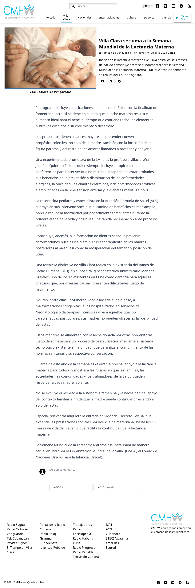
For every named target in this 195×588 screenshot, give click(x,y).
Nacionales (85, 17)
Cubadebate (48, 543)
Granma (46, 538)
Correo (100, 487)
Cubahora (113, 534)
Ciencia (166, 17)
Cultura (131, 17)
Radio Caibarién (18, 529)
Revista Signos (17, 543)
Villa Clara (66, 17)
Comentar (147, 487)
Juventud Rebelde (52, 547)
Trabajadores (82, 525)
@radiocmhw (35, 582)
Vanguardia (15, 534)
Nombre (57, 487)
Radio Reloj (48, 534)
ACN (109, 529)
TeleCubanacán (18, 538)
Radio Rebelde (83, 552)
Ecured (111, 547)
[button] (182, 17)
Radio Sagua (16, 525)
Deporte (149, 17)
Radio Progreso (84, 547)
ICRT (109, 525)
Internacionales (109, 17)
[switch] (148, 6)
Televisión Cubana (86, 557)
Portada (51, 17)
